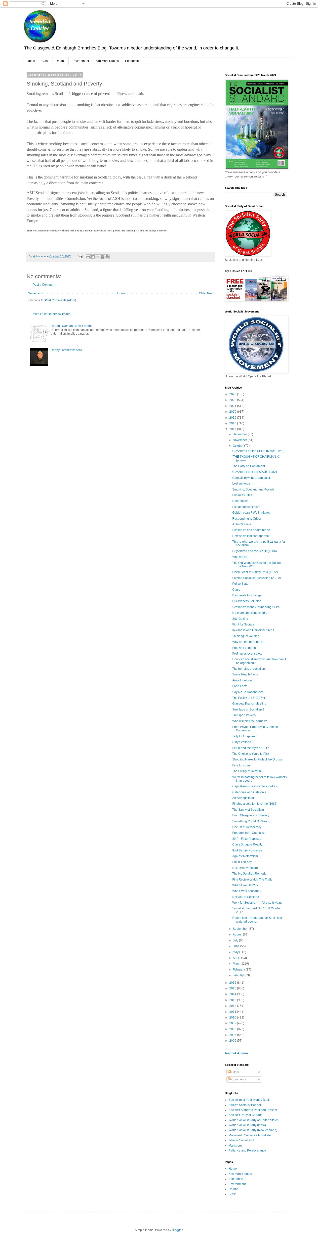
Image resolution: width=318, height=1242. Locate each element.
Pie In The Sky (242, 862)
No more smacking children (250, 613)
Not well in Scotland (245, 897)
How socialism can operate (250, 536)
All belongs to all (243, 798)
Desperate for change (247, 595)
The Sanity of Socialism (248, 809)
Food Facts (239, 686)
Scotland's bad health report (251, 530)
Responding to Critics (246, 518)
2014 (233, 994)
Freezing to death (244, 648)
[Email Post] (80, 256)
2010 (233, 1017)
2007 (233, 1035)
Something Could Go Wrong (251, 821)
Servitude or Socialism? (248, 709)
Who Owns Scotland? (246, 891)
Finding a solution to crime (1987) (255, 803)
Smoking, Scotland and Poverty (253, 489)
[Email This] (88, 256)
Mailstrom (235, 1145)
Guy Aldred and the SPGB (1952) (254, 472)
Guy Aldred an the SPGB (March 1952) (258, 451)
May (236, 952)
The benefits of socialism (249, 668)
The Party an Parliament (248, 466)
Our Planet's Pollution (246, 601)
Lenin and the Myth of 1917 (250, 748)
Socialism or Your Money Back (249, 1100)
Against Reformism (245, 856)
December (240, 434)
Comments (238, 1079)
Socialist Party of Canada (246, 1115)
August (238, 934)
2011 (233, 1012)
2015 (233, 988)
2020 (233, 411)
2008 (233, 1029)
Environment (80, 61)
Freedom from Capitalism (249, 833)
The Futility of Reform (246, 771)
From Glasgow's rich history (250, 815)
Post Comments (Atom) (60, 300)
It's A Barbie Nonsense (247, 850)
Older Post (206, 293)
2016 (233, 982)
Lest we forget (241, 483)
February (239, 969)
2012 (233, 1006)
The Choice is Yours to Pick (250, 753)
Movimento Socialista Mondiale (250, 1135)
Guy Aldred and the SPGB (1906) (254, 551)
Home (31, 61)
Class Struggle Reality (247, 844)
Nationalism (240, 501)
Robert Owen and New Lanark (71, 326)
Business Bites (242, 495)
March (237, 963)
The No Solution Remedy (249, 873)
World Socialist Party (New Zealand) (253, 1130)
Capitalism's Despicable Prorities (254, 786)
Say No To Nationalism (247, 692)
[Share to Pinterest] (107, 256)
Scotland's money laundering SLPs (255, 607)
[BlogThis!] (92, 256)
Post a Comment (44, 284)
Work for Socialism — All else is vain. (257, 902)
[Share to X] (97, 256)
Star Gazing (240, 619)
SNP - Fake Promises (246, 839)
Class (45, 61)
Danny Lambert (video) (66, 350)
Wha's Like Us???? (245, 885)
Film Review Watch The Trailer (253, 879)
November (240, 440)
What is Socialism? (241, 1140)
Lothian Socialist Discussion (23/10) (256, 578)
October (238, 445)
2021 (233, 406)
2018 (233, 423)
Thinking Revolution (245, 636)
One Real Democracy (246, 827)
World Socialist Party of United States (253, 1120)
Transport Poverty (244, 715)
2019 (233, 417)
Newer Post (35, 293)
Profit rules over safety (247, 653)
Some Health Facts (245, 674)
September (240, 929)
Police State (240, 583)
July (236, 940)
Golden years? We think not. (251, 512)
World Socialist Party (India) (247, 1125)
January (238, 975)
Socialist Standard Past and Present (253, 1110)
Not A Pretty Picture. (245, 868)
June (236, 946)
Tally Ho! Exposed (244, 736)
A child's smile (241, 524)
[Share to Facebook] (102, 256)
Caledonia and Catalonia (249, 792)
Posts (235, 1072)
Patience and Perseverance (247, 1150)
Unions (60, 61)
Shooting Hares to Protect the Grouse (257, 759)
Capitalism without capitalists (251, 478)
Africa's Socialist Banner (245, 1105)
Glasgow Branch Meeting (249, 703)
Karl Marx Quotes (107, 61)
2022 (233, 400)
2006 (233, 1040)
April (236, 958)
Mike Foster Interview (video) (52, 314)
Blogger (177, 1230)
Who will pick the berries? (249, 721)
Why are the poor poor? (248, 642)
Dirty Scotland (241, 742)
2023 (233, 394)
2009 (233, 1023)
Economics (132, 61)
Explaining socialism (246, 507)
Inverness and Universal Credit (253, 630)
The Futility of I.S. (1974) (248, 698)
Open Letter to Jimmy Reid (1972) (255, 572)
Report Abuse (236, 1053)
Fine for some (241, 765)
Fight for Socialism (244, 624)
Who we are (240, 557)
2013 (233, 1000)
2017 (233, 429)
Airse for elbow (242, 680)
